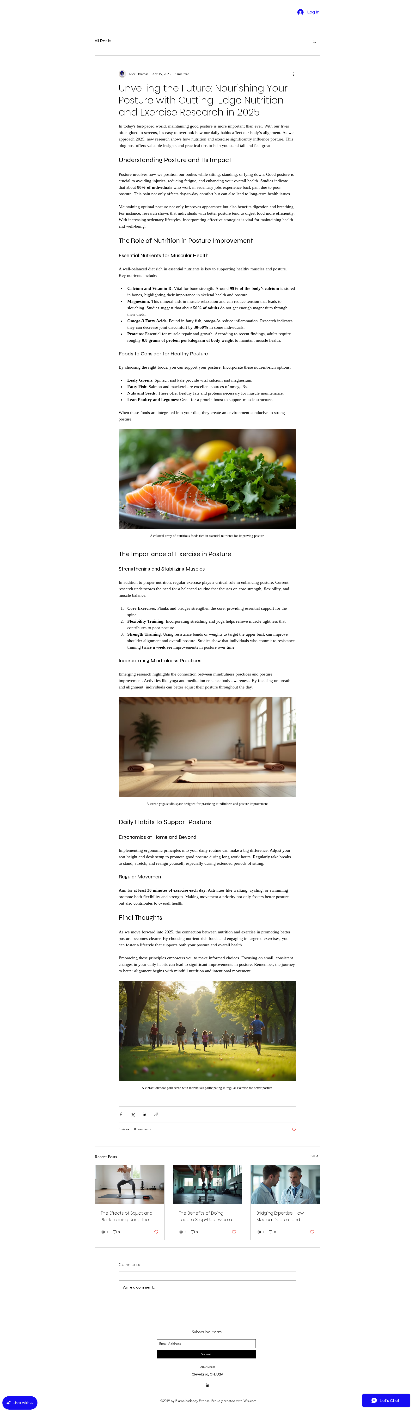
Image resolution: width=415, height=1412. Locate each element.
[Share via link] (156, 1114)
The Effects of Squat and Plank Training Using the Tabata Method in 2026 (127, 1216)
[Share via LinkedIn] (144, 1114)
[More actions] (293, 74)
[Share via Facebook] (121, 1114)
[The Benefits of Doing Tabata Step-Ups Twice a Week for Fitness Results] (207, 1184)
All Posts (103, 41)
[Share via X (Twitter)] (132, 1114)
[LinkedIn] (207, 1385)
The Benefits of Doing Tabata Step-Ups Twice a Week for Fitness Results (205, 1216)
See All (315, 1156)
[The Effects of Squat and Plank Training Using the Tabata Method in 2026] (129, 1184)
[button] (314, 41)
